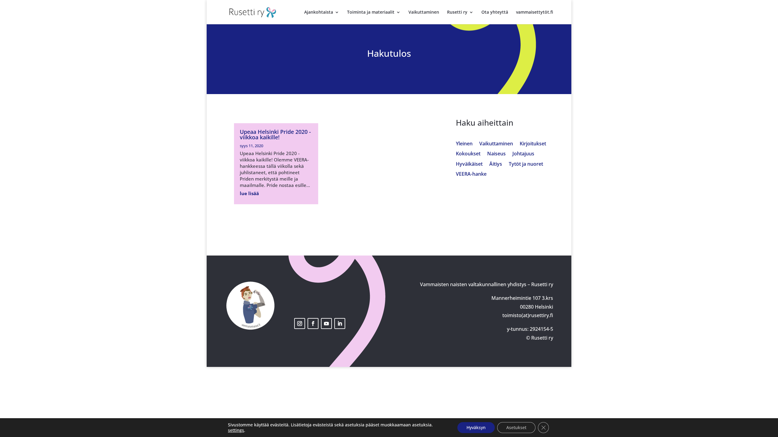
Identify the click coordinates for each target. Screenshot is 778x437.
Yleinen (464, 144)
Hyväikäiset (469, 164)
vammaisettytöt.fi (534, 12)
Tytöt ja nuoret (526, 164)
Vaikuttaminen (423, 12)
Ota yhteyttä (494, 12)
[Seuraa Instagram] (299, 323)
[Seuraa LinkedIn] (339, 323)
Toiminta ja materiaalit (370, 12)
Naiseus (496, 154)
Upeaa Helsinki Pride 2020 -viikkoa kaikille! (275, 134)
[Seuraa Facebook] (313, 323)
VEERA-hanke (471, 174)
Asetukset (516, 427)
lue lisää (249, 193)
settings (236, 430)
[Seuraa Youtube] (326, 323)
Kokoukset (468, 154)
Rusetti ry (457, 12)
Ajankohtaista (318, 12)
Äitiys (495, 164)
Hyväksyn (476, 427)
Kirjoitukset (533, 144)
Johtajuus (523, 154)
